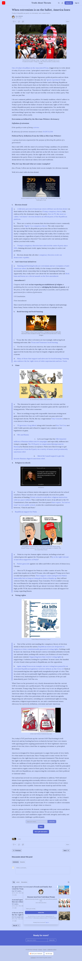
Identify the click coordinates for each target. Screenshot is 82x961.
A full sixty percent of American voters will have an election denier (42, 209)
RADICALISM (48, 132)
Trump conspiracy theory (52, 211)
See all (15, 925)
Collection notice (51, 949)
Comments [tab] (15, 862)
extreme (36, 127)
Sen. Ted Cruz (61, 425)
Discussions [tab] (24, 882)
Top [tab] (14, 882)
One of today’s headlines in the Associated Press (30, 68)
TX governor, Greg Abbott (27, 425)
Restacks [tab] (22, 862)
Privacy (40, 949)
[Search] (58, 3)
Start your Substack (36, 953)
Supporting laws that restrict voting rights (45, 657)
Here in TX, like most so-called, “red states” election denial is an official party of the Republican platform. (40, 216)
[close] (56, 890)
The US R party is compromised (40, 444)
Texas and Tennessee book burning (44, 342)
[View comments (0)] (19, 21)
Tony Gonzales (57, 419)
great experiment (53, 80)
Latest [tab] (18, 882)
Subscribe (69, 3)
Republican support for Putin (26, 512)
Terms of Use (49, 916)
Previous (18, 850)
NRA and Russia (23, 435)
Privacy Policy (53, 918)
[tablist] (19, 862)
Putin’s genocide (23, 564)
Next (65, 850)
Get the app (49, 953)
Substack (33, 957)
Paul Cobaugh (19, 16)
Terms (44, 949)
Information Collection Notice (40, 918)
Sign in (77, 3)
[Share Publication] (62, 3)
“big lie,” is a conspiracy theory (35, 226)
